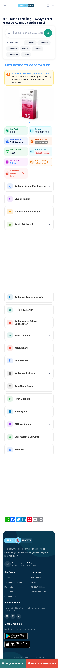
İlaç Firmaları (10, 592)
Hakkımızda (36, 578)
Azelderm (12, 48)
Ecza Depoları (10, 596)
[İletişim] (52, 5)
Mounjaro (30, 43)
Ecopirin (37, 48)
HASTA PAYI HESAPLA (43, 663)
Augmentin (13, 54)
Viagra (26, 54)
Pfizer (13, 163)
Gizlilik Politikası (38, 587)
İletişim (34, 582)
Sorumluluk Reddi (38, 592)
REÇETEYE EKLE (15, 663)
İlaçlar (7, 578)
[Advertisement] (29, 261)
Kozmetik (8, 587)
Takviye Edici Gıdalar (13, 582)
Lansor (25, 48)
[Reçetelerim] (47, 5)
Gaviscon (44, 43)
